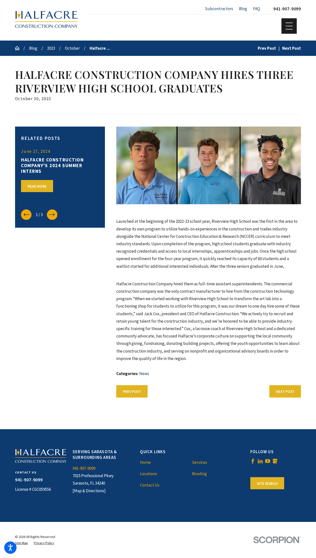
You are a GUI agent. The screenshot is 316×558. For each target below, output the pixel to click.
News (144, 373)
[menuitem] (166, 462)
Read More (37, 186)
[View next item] (52, 214)
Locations (148, 473)
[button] (10, 547)
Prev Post (132, 391)
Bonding (199, 473)
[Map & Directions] (89, 490)
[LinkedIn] (260, 461)
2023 (51, 48)
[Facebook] (252, 461)
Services (199, 462)
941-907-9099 (287, 8)
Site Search (267, 483)
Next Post (285, 391)
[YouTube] (267, 461)
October (72, 48)
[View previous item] (26, 214)
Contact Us (149, 485)
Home (145, 462)
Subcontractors (219, 8)
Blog (243, 8)
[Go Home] (19, 48)
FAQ (256, 8)
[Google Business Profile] (275, 461)
